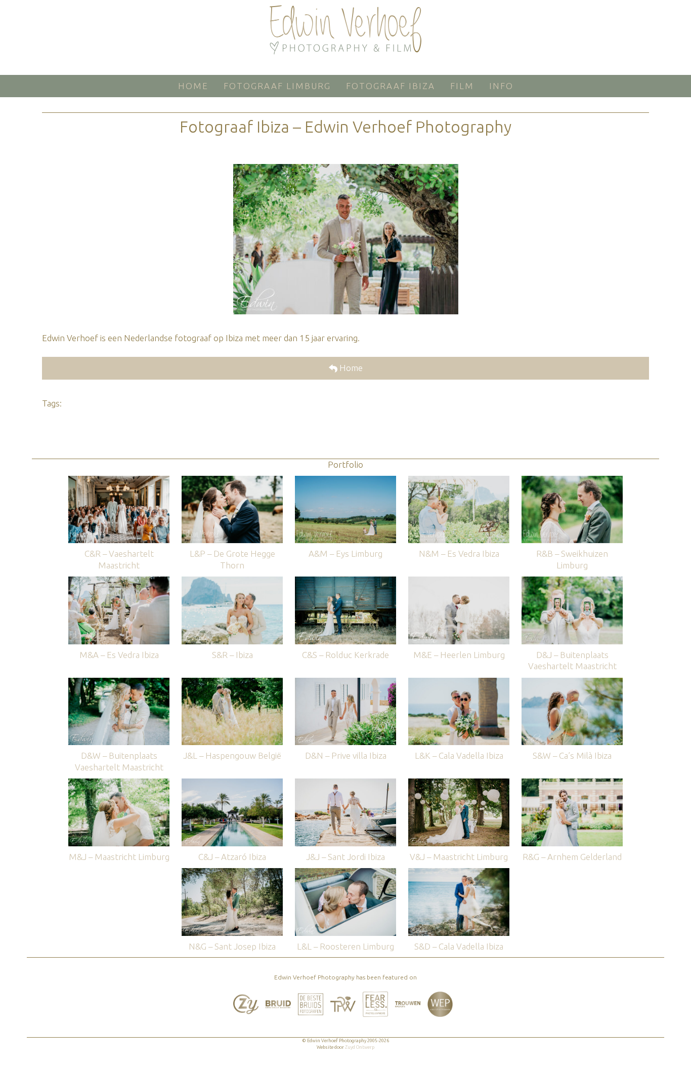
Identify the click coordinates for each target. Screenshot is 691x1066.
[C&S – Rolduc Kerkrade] (345, 581)
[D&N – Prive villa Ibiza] (345, 682)
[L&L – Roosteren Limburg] (345, 873)
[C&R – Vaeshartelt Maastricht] (119, 480)
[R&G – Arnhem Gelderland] (572, 783)
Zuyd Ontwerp (359, 1047)
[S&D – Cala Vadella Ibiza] (458, 873)
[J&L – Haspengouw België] (232, 682)
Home (350, 368)
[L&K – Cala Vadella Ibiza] (458, 682)
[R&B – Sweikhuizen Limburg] (572, 480)
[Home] (345, 30)
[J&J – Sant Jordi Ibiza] (345, 783)
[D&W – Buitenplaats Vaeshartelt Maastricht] (119, 682)
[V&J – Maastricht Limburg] (458, 783)
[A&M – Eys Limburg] (345, 480)
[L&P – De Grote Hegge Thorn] (232, 480)
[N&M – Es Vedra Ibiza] (458, 480)
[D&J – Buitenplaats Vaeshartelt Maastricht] (572, 581)
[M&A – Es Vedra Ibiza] (119, 581)
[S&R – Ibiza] (232, 581)
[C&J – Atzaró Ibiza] (232, 783)
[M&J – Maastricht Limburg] (119, 783)
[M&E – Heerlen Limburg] (458, 581)
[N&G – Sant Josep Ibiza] (232, 873)
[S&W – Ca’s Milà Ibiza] (572, 682)
